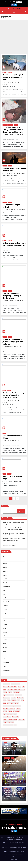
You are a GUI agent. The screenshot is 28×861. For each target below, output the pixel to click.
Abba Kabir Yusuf (15, 684)
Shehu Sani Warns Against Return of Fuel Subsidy (13, 746)
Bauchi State (16, 692)
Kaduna (16, 703)
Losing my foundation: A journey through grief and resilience (13, 341)
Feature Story (6, 586)
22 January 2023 (8, 481)
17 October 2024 (8, 346)
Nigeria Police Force (7, 714)
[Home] (2, 12)
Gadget (4, 594)
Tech (4, 658)
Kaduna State (6, 706)
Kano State (5, 708)
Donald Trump (6, 697)
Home (4, 842)
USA (15, 725)
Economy (5, 567)
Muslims (5, 711)
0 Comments (22, 173)
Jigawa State (10, 703)
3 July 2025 (7, 209)
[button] (26, 11)
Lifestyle (5, 72)
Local (4, 617)
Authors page (18, 842)
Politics (4, 636)
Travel (4, 666)
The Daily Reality (14, 827)
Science (5, 643)
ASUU (23, 689)
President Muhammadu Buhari (10, 719)
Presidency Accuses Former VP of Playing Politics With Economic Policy (13, 793)
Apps (4, 556)
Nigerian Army (16, 711)
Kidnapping (12, 708)
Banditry (5, 692)
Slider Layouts (8, 856)
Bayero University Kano (8, 695)
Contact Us (13, 844)
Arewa (4, 689)
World (4, 674)
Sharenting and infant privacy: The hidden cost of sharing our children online (13, 129)
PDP (13, 716)
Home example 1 (12, 851)
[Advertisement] (14, 35)
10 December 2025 (9, 134)
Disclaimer (19, 844)
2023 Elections (6, 684)
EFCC (18, 697)
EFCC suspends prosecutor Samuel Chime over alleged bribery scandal (14, 848)
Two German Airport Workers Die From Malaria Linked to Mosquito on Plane (12, 762)
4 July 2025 (7, 173)
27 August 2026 (9, 750)
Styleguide (14, 856)
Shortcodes (20, 854)
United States (11, 722)
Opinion (9, 72)
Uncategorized (6, 670)
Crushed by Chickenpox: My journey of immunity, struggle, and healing (13, 395)
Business (5, 563)
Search (4, 506)
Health (4, 390)
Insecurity (14, 700)
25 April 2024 (7, 400)
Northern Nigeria (7, 716)
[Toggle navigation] (14, 12)
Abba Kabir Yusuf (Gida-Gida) (10, 686)
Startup (4, 655)
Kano (19, 706)
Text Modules (20, 856)
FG (22, 697)
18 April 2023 (7, 440)
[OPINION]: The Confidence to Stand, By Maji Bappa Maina (14, 777)
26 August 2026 (9, 796)
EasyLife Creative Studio (16, 839)
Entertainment (6, 579)
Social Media (21, 719)
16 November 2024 (9, 300)
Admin (15, 82)
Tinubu (4, 722)
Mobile (4, 620)
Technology (6, 662)
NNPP (15, 714)
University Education (7, 725)
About (8, 842)
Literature (5, 613)
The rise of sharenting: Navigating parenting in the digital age (12, 295)
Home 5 (5, 851)
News (4, 628)
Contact (23, 842)
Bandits (10, 692)
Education (5, 571)
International (6, 601)
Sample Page (7, 854)
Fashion (5, 582)
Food (4, 590)
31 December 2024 (9, 248)
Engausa (5, 575)
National (5, 624)
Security (5, 647)
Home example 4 (20, 851)
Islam (22, 700)
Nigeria (10, 711)
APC (23, 686)
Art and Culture (6, 559)
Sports (4, 651)
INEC (9, 700)
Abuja (19, 686)
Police (17, 716)
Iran (19, 700)
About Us (12, 842)
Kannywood (6, 605)
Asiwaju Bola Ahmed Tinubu (14, 689)
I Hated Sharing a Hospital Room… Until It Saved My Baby (13, 77)
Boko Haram (18, 695)
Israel (4, 703)
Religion (9, 473)
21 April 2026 (7, 82)
